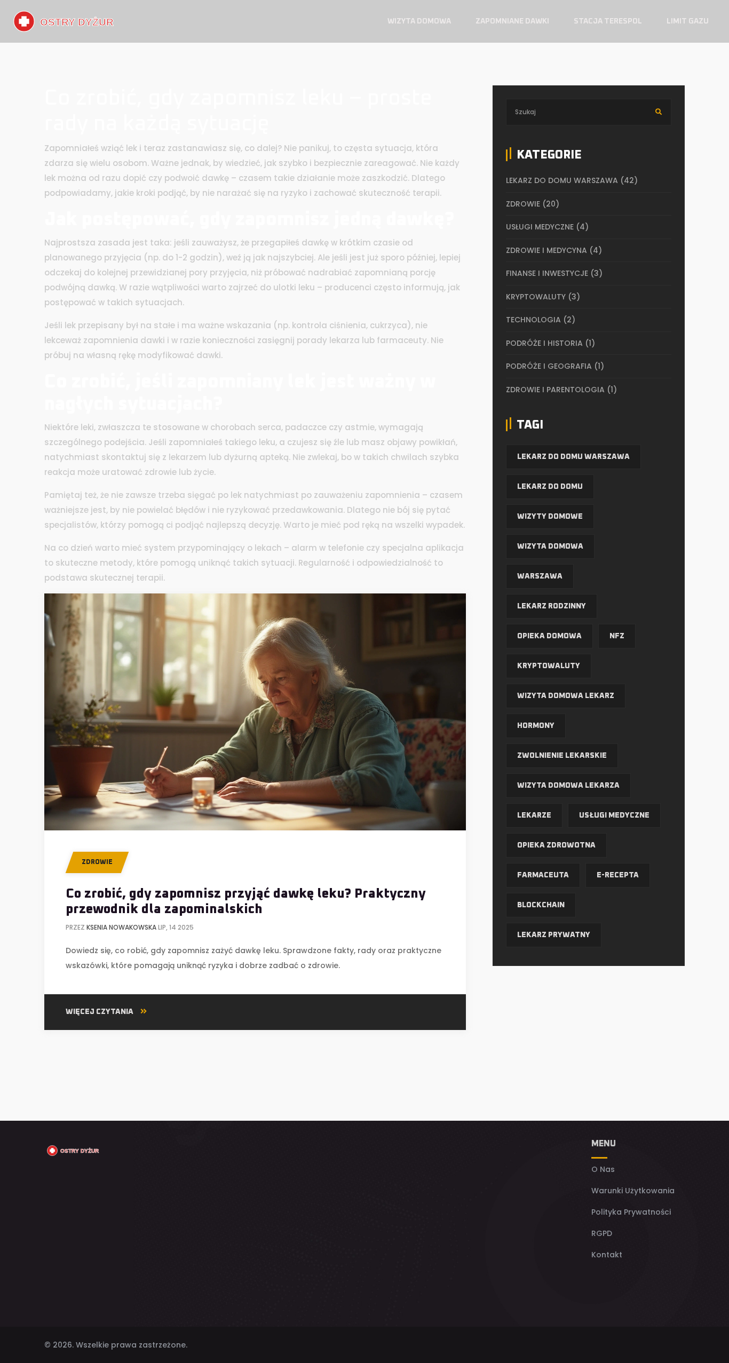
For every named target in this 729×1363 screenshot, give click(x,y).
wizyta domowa (550, 546)
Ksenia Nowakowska (121, 927)
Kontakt (606, 1254)
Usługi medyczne (547, 226)
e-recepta (618, 875)
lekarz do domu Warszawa (572, 180)
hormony (535, 726)
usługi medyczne (614, 815)
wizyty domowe (550, 516)
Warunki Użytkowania (633, 1190)
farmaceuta (543, 875)
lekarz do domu (550, 486)
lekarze (534, 815)
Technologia (540, 319)
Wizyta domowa (419, 21)
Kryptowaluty (543, 296)
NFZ (616, 636)
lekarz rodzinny (551, 606)
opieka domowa (549, 636)
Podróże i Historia (550, 343)
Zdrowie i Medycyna (554, 250)
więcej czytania (100, 1012)
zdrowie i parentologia (561, 389)
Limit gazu (688, 21)
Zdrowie (97, 862)
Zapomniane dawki (512, 21)
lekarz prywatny (553, 935)
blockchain (541, 905)
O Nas (603, 1169)
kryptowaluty (548, 666)
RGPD (601, 1233)
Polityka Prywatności (631, 1212)
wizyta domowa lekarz (565, 696)
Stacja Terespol (608, 21)
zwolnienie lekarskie (562, 755)
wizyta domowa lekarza (568, 785)
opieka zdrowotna (556, 845)
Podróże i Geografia (555, 366)
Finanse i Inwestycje (554, 273)
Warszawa (539, 576)
